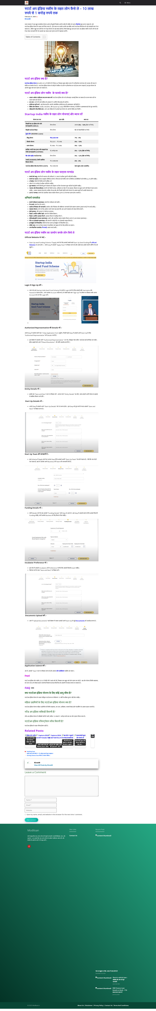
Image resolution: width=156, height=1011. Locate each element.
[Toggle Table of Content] (43, 37)
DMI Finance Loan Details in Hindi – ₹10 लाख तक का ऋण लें (120, 990)
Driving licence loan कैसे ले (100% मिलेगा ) (38, 755)
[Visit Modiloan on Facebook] (29, 846)
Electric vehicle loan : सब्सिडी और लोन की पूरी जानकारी (120, 979)
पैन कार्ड (44, 227)
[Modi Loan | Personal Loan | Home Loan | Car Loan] (26, 2)
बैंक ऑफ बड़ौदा (30, 156)
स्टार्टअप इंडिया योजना (31, 83)
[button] (120, 2)
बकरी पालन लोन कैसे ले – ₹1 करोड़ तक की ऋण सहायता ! (40, 753)
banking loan (31, 751)
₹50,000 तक (54, 138)
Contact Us (73, 836)
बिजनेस (78, 24)
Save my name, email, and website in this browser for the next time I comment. (54, 814)
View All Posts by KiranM (43, 765)
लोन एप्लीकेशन (60, 671)
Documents (80, 621)
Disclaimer (88, 1005)
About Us (81, 1005)
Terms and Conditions (121, 1005)
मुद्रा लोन (28, 134)
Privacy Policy (98, 1005)
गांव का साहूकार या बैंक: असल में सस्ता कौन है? (107, 971)
